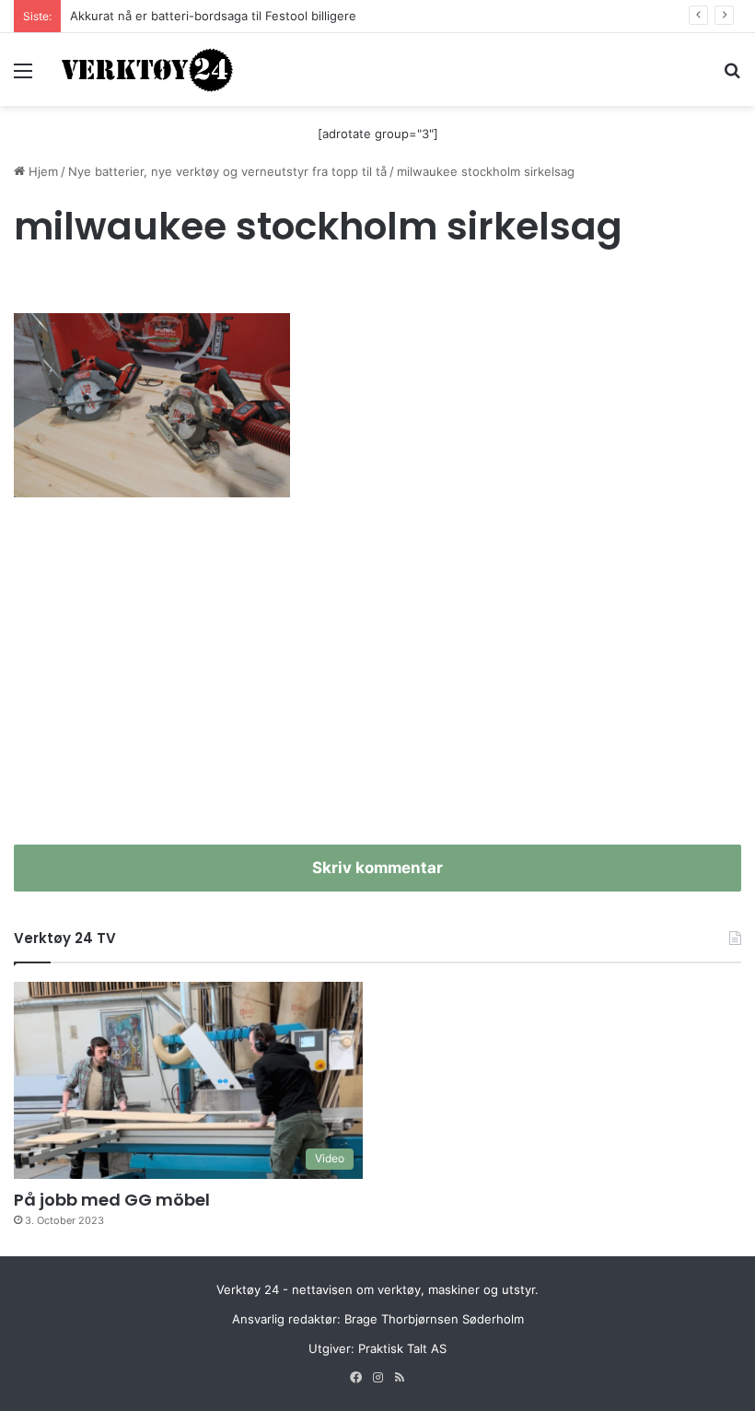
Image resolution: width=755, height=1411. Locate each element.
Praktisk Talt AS (402, 1348)
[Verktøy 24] (147, 69)
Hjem (41, 171)
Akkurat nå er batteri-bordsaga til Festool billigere (213, 15)
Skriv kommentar (377, 867)
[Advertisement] (377, 688)
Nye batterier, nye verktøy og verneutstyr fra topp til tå (227, 171)
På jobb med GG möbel (112, 1199)
